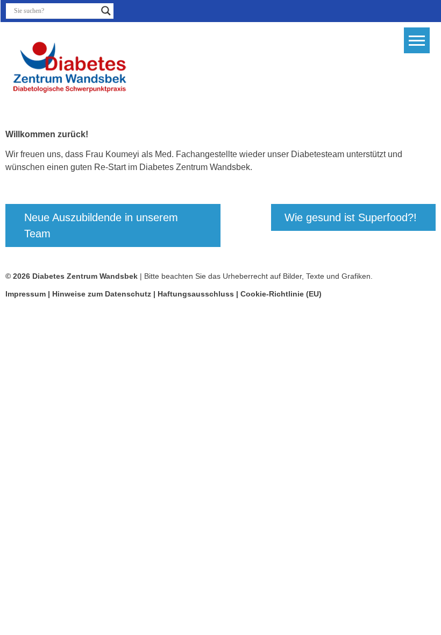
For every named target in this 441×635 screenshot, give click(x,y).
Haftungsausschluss (196, 294)
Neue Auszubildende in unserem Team (101, 225)
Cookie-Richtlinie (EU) (281, 294)
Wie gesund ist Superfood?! (350, 217)
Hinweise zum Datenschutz (102, 294)
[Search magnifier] (105, 10)
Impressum (25, 294)
